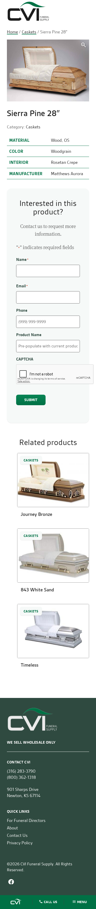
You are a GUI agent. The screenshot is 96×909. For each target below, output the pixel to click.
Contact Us (17, 835)
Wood (56, 140)
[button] (83, 45)
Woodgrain (61, 151)
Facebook (11, 882)
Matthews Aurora (67, 173)
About (12, 828)
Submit (31, 399)
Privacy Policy (20, 843)
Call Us (50, 901)
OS (66, 140)
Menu (82, 901)
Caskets (29, 32)
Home (12, 32)
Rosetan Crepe (64, 162)
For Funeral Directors (26, 820)
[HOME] (17, 902)
